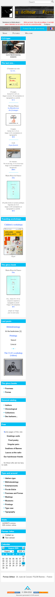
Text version (10, 538)
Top (27, 589)
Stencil (13, 340)
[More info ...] (41, 592)
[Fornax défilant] (34, 18)
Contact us (9, 535)
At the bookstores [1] (13, 331)
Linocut (13, 344)
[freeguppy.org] (14, 592)
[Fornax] (7, 17)
